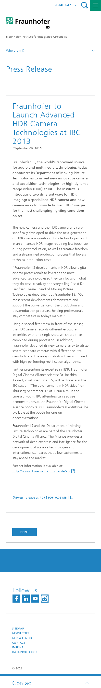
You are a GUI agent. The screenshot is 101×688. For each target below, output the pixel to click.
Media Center (22, 638)
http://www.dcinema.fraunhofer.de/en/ (41, 471)
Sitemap (18, 628)
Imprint (17, 647)
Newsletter (21, 633)
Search (84, 5)
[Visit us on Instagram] (45, 599)
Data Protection (25, 652)
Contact (18, 642)
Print (24, 532)
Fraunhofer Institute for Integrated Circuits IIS (36, 36)
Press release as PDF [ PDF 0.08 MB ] (42, 497)
